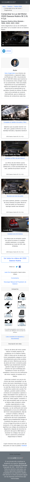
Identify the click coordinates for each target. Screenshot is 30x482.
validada (8, 51)
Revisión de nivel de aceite (15, 196)
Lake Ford (8, 272)
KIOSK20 (24, 445)
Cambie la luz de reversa (15, 234)
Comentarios (15, 278)
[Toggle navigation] (26, 2)
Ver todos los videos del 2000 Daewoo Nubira (15, 259)
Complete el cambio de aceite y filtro (15, 122)
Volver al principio (15, 454)
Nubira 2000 (18, 6)
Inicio (4, 6)
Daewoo (10, 6)
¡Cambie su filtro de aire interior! (15, 158)
